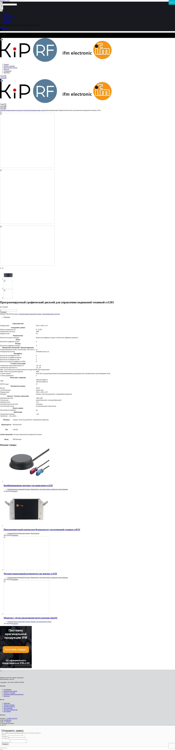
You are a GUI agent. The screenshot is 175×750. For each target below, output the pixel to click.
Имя (3, 734)
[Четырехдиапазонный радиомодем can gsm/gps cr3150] (26, 570)
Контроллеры (35, 533)
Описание (7, 317)
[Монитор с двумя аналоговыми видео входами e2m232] (26, 614)
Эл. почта (5, 738)
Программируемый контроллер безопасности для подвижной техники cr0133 (42, 529)
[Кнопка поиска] (1, 7)
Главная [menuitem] (6, 14)
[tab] (89, 317)
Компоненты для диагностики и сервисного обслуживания (49, 489)
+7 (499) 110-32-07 (11, 718)
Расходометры (8, 708)
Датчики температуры (11, 709)
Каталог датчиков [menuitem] (9, 15)
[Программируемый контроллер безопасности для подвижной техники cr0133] (26, 525)
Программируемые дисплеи (51, 314)
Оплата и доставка (9, 692)
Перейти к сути (5, 1)
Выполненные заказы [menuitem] (10, 17)
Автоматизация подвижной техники (30, 314)
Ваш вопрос (6, 742)
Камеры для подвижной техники (41, 621)
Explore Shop (4, 28)
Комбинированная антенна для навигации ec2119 (28, 485)
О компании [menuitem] (7, 20)
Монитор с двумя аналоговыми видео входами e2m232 (30, 618)
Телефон (5, 736)
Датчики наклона (9, 705)
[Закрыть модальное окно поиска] (1, 3)
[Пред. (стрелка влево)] (0, 749)
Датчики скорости (9, 706)
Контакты (7, 696)
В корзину (3, 312)
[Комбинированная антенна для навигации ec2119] (26, 481)
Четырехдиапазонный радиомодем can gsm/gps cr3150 (30, 573)
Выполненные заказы (10, 691)
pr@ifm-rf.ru (7, 720)
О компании (7, 689)
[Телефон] (1, 30)
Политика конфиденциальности (14, 694)
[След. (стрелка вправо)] (2, 749)
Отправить (5, 744)
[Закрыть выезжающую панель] (1, 11)
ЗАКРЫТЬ (171, 2)
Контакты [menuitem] (7, 22)
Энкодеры (7, 703)
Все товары (7, 711)
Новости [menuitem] (6, 18)
